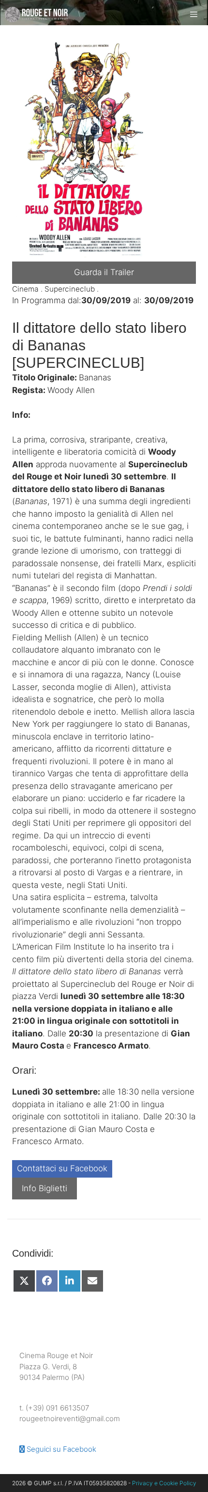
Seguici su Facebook (60, 1449)
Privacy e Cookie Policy (164, 1483)
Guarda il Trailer (104, 272)
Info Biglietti (44, 1188)
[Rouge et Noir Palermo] (36, 14)
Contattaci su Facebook (62, 1168)
